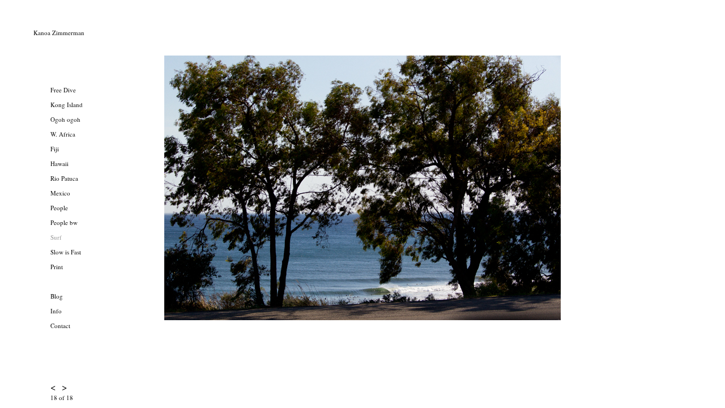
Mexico (60, 193)
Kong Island (66, 104)
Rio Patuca (64, 178)
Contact (60, 325)
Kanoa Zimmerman (58, 32)
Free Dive (63, 90)
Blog (56, 296)
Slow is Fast (65, 252)
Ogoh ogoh (65, 119)
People (59, 207)
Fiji (54, 148)
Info (56, 311)
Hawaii (59, 163)
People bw (64, 222)
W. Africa (62, 134)
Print (56, 266)
